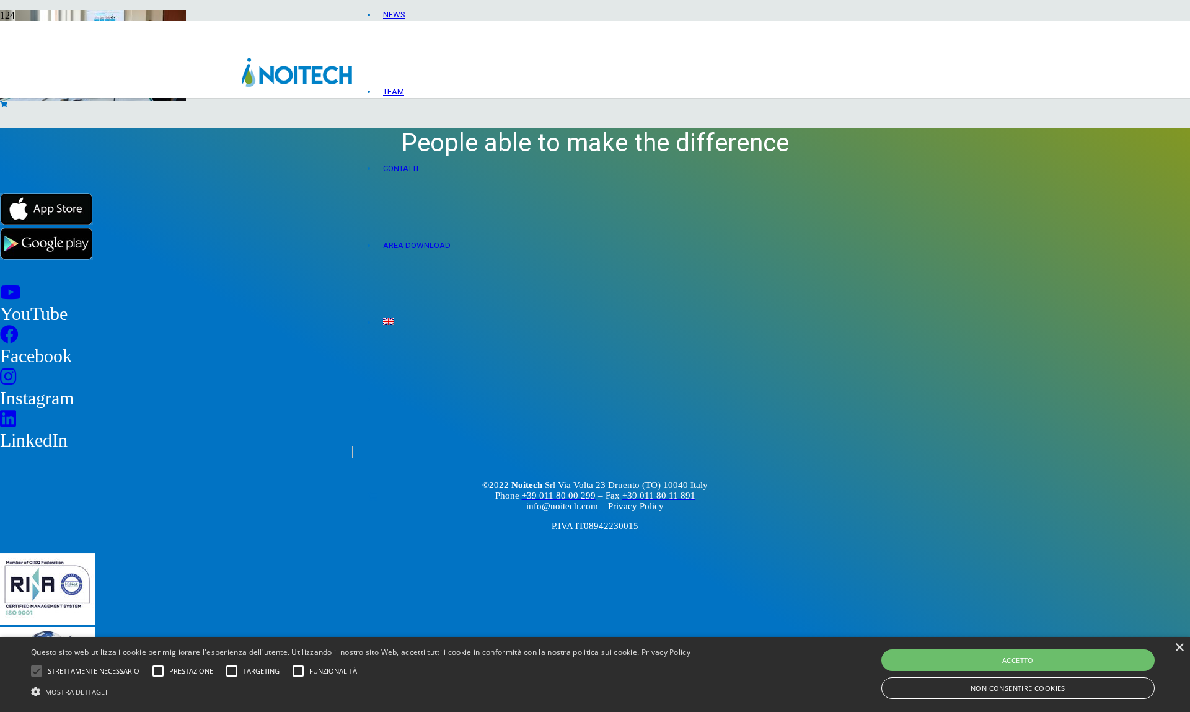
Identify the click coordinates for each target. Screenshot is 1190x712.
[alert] (595, 674)
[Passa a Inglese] (388, 322)
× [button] (1179, 647)
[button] (360, 690)
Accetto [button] (1018, 660)
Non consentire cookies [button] (1018, 688)
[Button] (372, 497)
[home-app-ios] (46, 221)
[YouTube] (10, 292)
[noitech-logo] (297, 83)
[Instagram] (8, 377)
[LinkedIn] (8, 419)
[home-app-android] (46, 256)
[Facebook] (9, 334)
